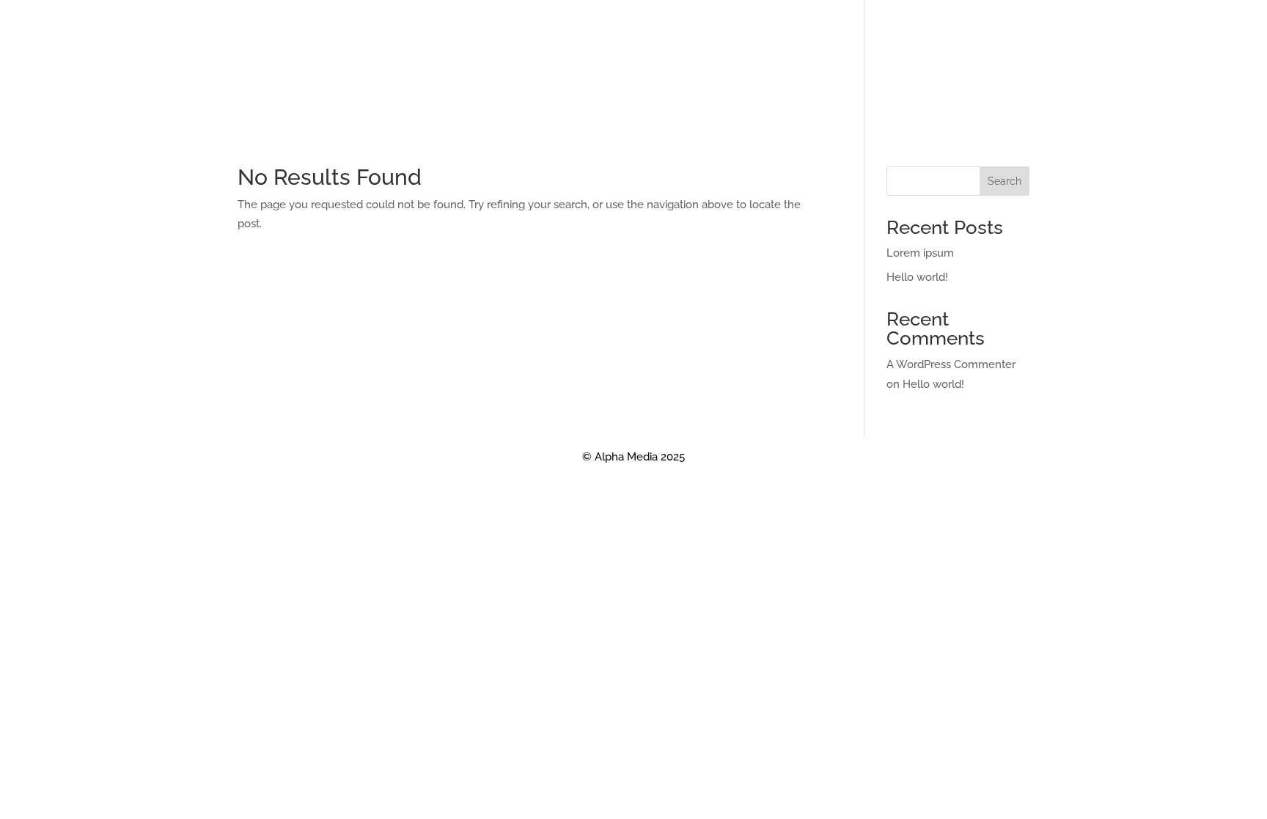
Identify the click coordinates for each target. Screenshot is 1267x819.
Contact (636, 124)
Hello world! (917, 277)
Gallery (702, 124)
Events (572, 124)
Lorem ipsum (920, 253)
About (515, 124)
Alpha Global (781, 124)
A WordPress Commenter (951, 364)
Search (1004, 181)
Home (463, 124)
